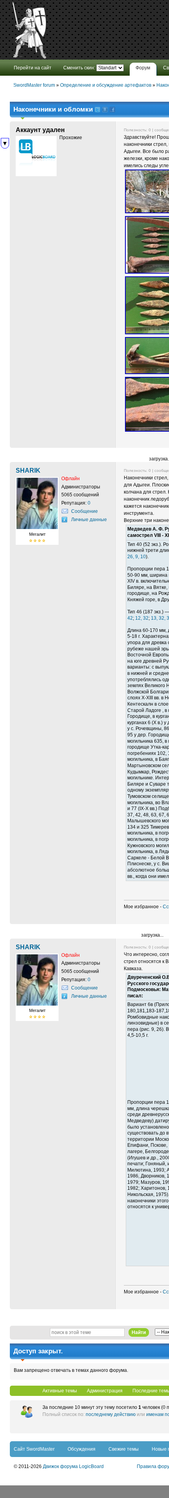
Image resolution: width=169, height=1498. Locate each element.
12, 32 (142, 618)
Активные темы (59, 1391)
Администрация (105, 1391)
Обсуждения (82, 1449)
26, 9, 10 (136, 556)
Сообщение (84, 511)
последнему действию (111, 1414)
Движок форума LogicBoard (73, 1466)
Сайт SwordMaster (34, 1449)
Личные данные (89, 519)
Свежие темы (123, 1449)
